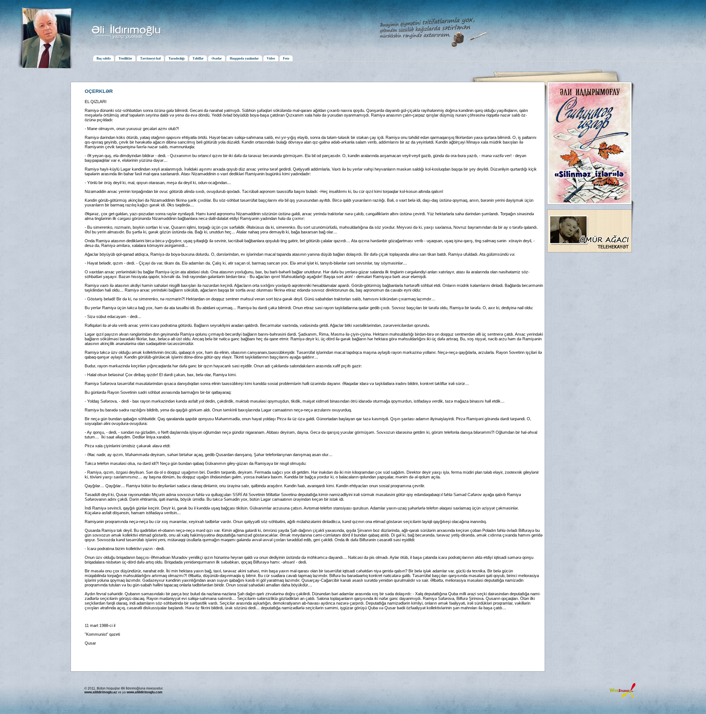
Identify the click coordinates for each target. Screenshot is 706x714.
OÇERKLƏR (99, 91)
